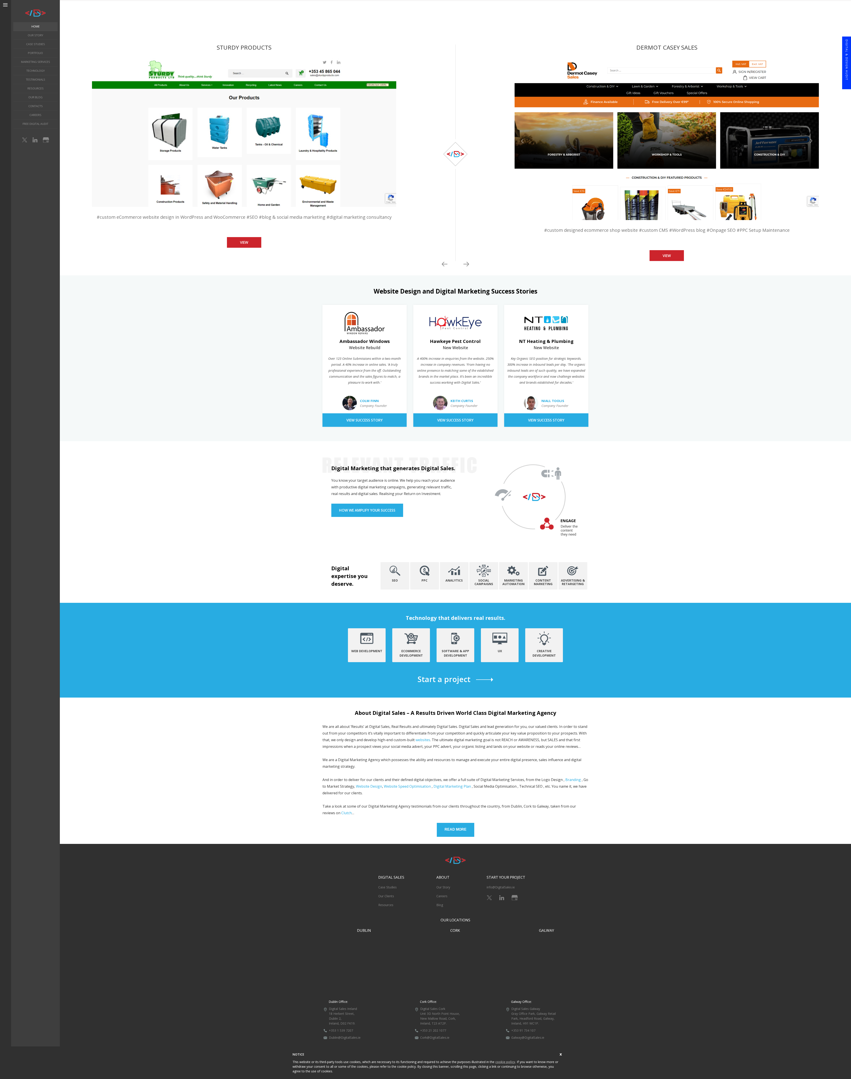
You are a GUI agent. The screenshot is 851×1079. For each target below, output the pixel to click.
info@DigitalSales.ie (501, 887)
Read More (455, 829)
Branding (573, 779)
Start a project (444, 679)
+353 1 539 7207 (341, 1030)
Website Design (369, 786)
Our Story (443, 887)
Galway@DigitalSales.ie (527, 1037)
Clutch (346, 812)
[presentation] (444, 264)
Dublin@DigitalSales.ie (345, 1037)
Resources (385, 905)
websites (423, 739)
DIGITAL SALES (391, 877)
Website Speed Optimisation (407, 786)
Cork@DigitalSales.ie (434, 1037)
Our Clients (386, 896)
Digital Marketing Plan (452, 786)
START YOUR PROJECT (506, 877)
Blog (439, 905)
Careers (441, 896)
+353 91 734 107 (523, 1030)
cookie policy (505, 1062)
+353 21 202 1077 (433, 1030)
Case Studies (387, 887)
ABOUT (442, 877)
